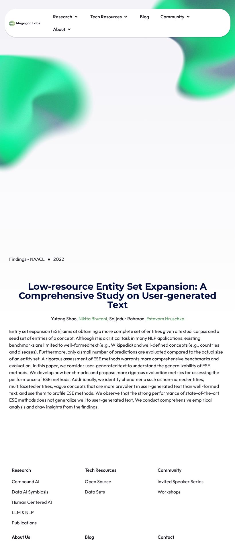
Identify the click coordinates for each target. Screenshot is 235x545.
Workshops (169, 492)
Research (21, 470)
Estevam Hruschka (165, 318)
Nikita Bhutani (93, 318)
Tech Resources (100, 470)
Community (169, 470)
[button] (66, 16)
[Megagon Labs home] (24, 22)
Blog (89, 537)
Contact (166, 537)
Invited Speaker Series (180, 481)
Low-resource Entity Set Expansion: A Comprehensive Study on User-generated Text (117, 295)
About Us (21, 537)
